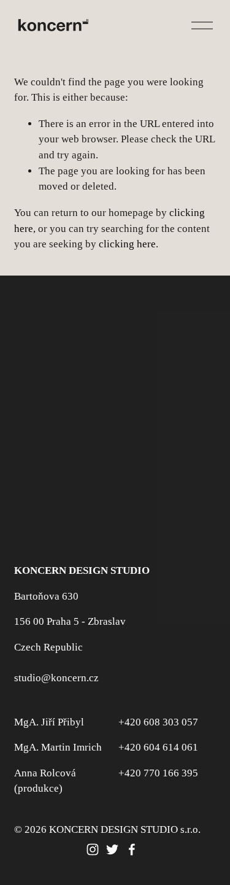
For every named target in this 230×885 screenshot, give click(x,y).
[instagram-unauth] (92, 849)
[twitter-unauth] (112, 849)
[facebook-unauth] (132, 849)
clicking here (127, 244)
